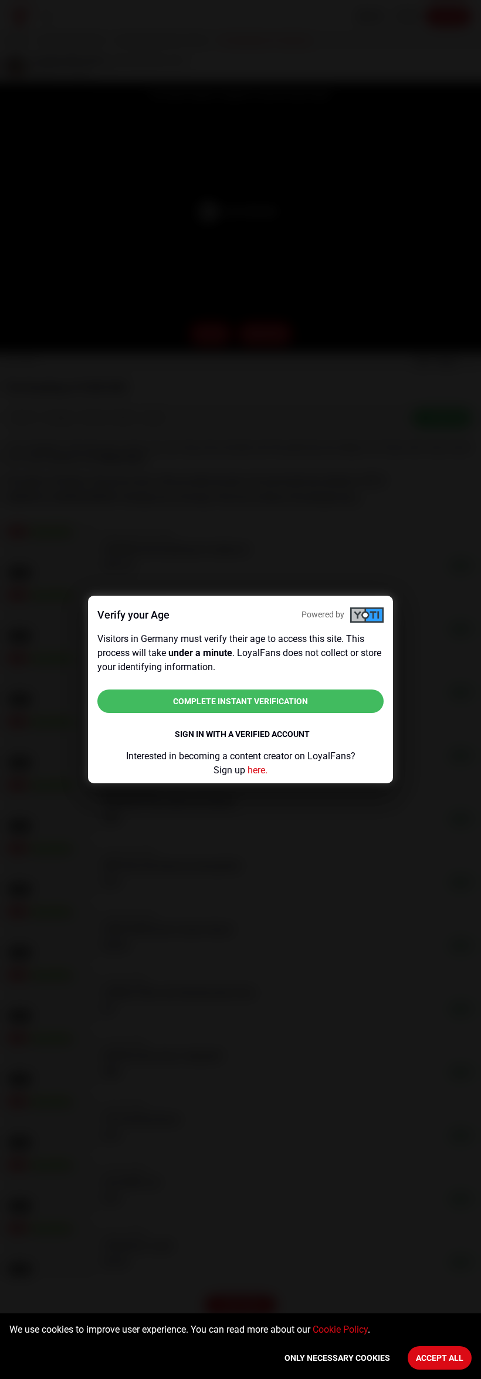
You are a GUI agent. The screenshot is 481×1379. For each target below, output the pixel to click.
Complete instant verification (240, 701)
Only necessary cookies (337, 1358)
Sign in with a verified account (242, 734)
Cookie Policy (340, 1329)
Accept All (439, 1358)
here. (257, 770)
